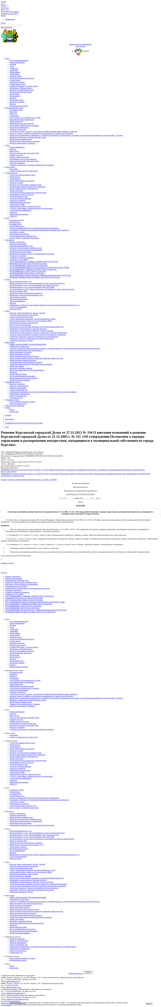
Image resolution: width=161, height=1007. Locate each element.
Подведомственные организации (22, 181)
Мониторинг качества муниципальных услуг (26, 295)
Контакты (13, 212)
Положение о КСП (17, 220)
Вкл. (13, 12)
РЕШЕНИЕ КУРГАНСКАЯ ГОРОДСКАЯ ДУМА (28, 264)
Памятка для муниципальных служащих (25, 141)
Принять (149, 1004)
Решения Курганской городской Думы (24, 161)
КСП (7, 218)
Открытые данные (12, 400)
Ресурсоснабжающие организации (22, 376)
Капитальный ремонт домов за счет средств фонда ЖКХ (31, 321)
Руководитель (15, 222)
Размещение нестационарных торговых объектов (28, 329)
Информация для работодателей (22, 123)
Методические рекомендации (21, 139)
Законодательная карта (18, 396)
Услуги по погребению (18, 307)
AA (2, 8)
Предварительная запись (19, 299)
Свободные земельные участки (21, 340)
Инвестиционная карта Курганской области (26, 350)
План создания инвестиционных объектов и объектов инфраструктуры (36, 358)
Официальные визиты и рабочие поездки (25, 206)
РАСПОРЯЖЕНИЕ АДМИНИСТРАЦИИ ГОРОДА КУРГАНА (33, 269)
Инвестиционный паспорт (20, 354)
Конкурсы (13, 114)
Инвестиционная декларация (20, 352)
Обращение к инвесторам (19, 346)
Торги (7, 311)
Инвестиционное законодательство (23, 360)
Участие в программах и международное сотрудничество (31, 208)
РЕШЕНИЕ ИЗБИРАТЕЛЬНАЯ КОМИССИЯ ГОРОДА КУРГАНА (35, 277)
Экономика (14, 70)
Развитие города (16, 76)
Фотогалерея (14, 94)
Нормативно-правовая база (20, 394)
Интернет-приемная (17, 163)
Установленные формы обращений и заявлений (27, 187)
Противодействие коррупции (21, 92)
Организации (15, 74)
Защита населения (16, 191)
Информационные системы (20, 202)
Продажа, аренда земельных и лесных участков (27, 313)
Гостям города (15, 80)
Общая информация (17, 62)
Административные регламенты (22, 258)
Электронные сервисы (18, 297)
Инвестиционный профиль (20, 380)
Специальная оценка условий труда (23, 236)
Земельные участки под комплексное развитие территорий (32, 339)
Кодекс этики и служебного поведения (24, 238)
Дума (7, 145)
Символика (14, 68)
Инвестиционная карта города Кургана (24, 356)
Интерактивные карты (18, 404)
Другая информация (17, 301)
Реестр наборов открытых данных (22, 402)
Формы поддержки (17, 366)
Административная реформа (20, 198)
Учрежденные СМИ (17, 204)
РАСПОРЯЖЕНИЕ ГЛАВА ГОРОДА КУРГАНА (28, 271)
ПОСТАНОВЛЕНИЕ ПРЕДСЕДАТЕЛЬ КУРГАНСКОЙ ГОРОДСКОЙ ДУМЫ (39, 267)
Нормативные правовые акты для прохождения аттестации (32, 254)
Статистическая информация (20, 210)
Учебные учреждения (18, 129)
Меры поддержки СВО (18, 291)
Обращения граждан (13, 382)
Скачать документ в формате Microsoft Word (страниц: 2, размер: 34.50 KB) (29, 480)
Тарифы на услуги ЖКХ (19, 260)
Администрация (11, 173)
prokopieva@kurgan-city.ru (15, 993)
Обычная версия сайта (9, 14)
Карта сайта (14, 411)
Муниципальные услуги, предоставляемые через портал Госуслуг (34, 285)
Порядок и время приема (19, 386)
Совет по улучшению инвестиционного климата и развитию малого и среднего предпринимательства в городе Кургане (55, 348)
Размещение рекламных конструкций (24, 323)
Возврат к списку (7, 563)
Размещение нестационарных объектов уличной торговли (31, 331)
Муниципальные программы (20, 252)
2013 (7, 427)
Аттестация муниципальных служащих (24, 125)
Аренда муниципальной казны (21, 317)
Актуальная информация (19, 60)
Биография (14, 169)
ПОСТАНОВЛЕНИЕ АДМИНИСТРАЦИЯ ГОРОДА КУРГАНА (34, 262)
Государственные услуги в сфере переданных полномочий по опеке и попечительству (42, 289)
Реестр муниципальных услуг (21, 281)
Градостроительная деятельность (22, 78)
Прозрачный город (17, 100)
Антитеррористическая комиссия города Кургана (28, 193)
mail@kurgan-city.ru (13, 981)
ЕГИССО (13, 216)
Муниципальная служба (14, 108)
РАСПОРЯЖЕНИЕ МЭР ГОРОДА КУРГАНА (27, 273)
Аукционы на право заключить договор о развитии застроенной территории (38, 333)
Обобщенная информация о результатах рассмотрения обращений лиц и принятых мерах (43, 392)
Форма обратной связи (18, 374)
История (13, 64)
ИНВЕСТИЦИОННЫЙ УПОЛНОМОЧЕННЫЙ (28, 344)
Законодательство (16, 122)
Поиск (7, 408)
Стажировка (14, 116)
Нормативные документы (19, 234)
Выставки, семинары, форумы (21, 368)
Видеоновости (15, 96)
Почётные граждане (17, 82)
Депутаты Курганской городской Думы (24, 153)
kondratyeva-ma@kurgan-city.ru (17, 999)
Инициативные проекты (19, 106)
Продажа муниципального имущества (24, 315)
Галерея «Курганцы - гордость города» (24, 86)
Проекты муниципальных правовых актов (26, 185)
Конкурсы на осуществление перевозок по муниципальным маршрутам (36, 327)
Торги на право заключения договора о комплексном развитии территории (38, 335)
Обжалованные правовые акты (21, 246)
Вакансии (13, 112)
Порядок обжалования (18, 244)
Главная (8, 415)
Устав (12, 66)
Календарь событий (17, 102)
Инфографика (15, 72)
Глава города (10, 167)
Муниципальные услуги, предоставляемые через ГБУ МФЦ (32, 287)
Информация (10, 19)
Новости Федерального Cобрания (22, 143)
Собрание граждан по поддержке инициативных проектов (32, 165)
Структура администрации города (22, 175)
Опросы (13, 104)
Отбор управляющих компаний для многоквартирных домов (32, 319)
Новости (13, 149)
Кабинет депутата (16, 155)
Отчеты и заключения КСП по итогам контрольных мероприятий (34, 228)
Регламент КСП (15, 224)
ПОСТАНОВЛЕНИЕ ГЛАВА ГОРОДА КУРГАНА (29, 266)
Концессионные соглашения (20, 325)
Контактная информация (19, 127)
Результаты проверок (17, 200)
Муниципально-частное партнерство (23, 378)
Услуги (8, 279)
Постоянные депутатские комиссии (23, 159)
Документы (9, 240)
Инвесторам (9, 342)
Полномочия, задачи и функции (22, 195)
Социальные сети (16, 398)
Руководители (15, 177)
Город (7, 58)
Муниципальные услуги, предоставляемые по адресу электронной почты (37, 283)
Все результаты (6, 27)
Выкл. (17, 12)
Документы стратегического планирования (26, 250)
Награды (13, 98)
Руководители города (18, 84)
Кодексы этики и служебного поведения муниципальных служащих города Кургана (41, 133)
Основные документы (18, 256)
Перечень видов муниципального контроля (26, 293)
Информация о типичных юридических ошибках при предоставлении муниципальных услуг (45, 305)
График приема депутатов (19, 157)
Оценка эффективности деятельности (24, 189)
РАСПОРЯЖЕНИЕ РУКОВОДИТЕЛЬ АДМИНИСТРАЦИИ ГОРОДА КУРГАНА (40, 275)
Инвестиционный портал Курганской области (27, 370)
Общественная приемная (19, 214)
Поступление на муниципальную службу (25, 118)
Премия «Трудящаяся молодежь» (22, 90)
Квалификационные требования (22, 120)
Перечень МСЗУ (16, 309)
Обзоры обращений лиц (19, 390)
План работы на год (17, 226)
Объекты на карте (16, 183)
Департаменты (15, 179)
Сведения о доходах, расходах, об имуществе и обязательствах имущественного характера (43, 131)
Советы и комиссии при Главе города (24, 171)
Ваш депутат (14, 151)
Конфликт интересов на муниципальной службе (28, 137)
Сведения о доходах (17, 232)
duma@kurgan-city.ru (13, 987)
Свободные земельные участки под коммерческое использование (34, 337)
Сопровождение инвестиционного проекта (26, 362)
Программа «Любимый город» (21, 88)
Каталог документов (17, 242)
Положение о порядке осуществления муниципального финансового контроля (39, 230)
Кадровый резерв (16, 110)
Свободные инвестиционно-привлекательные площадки (31, 364)
